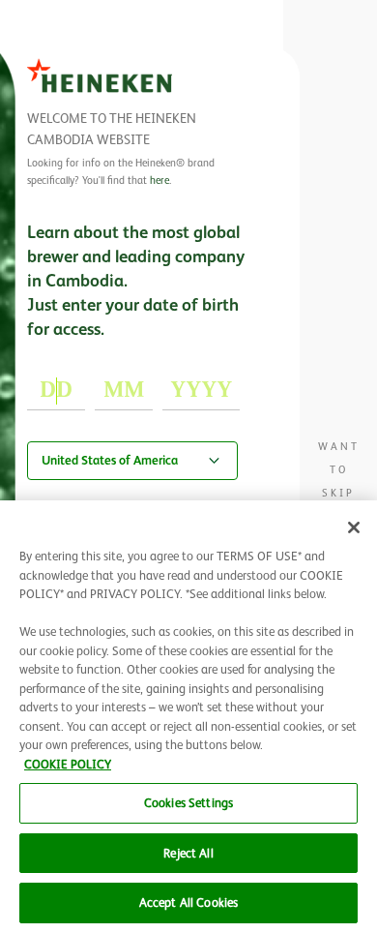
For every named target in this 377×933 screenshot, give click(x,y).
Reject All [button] (188, 853)
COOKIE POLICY (67, 764)
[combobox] (132, 460)
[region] (188, 716)
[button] (354, 527)
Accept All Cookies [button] (188, 902)
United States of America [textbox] (110, 460)
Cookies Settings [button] (188, 803)
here (159, 180)
